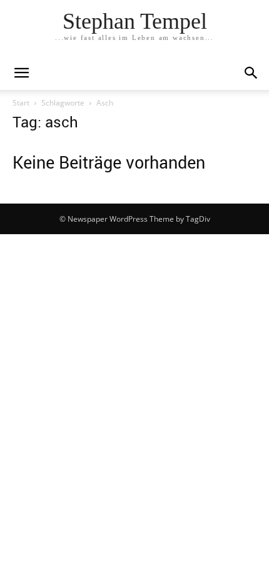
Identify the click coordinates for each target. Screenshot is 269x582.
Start (21, 102)
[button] (251, 73)
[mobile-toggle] (21, 73)
